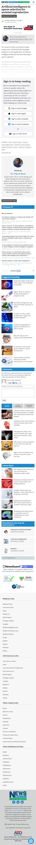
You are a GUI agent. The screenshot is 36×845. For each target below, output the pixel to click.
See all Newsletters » (9, 558)
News (4, 611)
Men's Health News (14, 142)
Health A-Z (6, 614)
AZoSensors (7, 769)
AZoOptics (6, 762)
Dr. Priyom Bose (18, 174)
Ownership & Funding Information (14, 742)
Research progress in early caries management (15, 260)
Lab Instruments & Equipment (13, 668)
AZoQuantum (7, 775)
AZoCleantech (7, 759)
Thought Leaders (8, 621)
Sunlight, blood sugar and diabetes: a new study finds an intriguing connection (24, 492)
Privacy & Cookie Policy (10, 735)
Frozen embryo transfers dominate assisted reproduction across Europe (23, 359)
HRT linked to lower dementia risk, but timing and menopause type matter (24, 471)
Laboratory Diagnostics (19, 539)
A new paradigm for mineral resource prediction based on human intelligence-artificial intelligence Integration (17, 246)
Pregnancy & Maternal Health (21, 529)
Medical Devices (8, 634)
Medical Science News (22, 145)
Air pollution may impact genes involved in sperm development (22, 349)
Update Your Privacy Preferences (18, 824)
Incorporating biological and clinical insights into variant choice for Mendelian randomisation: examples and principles (18, 238)
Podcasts (6, 647)
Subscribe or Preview (17, 531)
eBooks (5, 641)
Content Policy (7, 738)
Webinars (6, 684)
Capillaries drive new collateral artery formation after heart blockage (24, 423)
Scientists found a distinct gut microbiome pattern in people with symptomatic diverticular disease (24, 413)
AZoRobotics (7, 765)
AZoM (5, 752)
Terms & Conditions (9, 732)
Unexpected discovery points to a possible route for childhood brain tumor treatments (23, 514)
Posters (5, 644)
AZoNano (6, 755)
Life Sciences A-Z (8, 671)
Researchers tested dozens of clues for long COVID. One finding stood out (24, 482)
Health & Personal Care (10, 631)
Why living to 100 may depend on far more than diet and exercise (24, 444)
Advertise (6, 725)
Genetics (14, 549)
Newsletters (7, 718)
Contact (5, 728)
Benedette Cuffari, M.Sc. (25, 39)
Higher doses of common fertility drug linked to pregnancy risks (22, 294)
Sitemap (5, 722)
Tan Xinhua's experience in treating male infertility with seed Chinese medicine (17, 218)
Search (5, 715)
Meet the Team (8, 712)
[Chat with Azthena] (31, 841)
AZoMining (6, 772)
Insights (5, 624)
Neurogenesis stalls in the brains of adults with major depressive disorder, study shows (23, 434)
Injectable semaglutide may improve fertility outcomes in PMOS (23, 305)
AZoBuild (6, 779)
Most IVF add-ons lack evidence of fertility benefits (23, 337)
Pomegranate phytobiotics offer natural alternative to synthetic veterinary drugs (23, 503)
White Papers (7, 617)
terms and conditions (16, 810)
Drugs (5, 637)
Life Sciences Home (9, 661)
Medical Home (7, 604)
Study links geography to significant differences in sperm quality (22, 327)
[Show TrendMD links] (33, 270)
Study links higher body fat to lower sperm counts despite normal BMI (23, 283)
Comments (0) (6, 153)
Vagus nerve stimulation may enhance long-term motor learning (23, 454)
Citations (6, 207)
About (5, 708)
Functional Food (8, 607)
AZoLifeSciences (8, 782)
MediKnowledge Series (10, 627)
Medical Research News (10, 147)
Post (4, 400)
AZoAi (5, 785)
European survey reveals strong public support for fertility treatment (22, 316)
